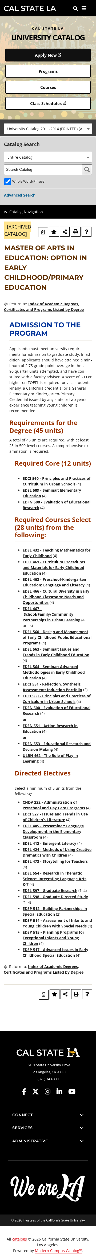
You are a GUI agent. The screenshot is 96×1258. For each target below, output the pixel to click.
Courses (48, 87)
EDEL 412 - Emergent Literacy (49, 843)
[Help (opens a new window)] (86, 232)
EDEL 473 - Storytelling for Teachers (55, 861)
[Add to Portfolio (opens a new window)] (54, 232)
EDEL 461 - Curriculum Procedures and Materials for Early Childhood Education (54, 567)
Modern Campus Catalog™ (58, 1250)
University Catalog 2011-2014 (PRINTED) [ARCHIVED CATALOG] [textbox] (49, 128)
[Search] (75, 8)
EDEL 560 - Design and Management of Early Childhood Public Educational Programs (57, 637)
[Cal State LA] (48, 1052)
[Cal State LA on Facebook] (26, 1092)
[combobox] (48, 128)
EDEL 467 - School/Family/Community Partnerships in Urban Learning (51, 614)
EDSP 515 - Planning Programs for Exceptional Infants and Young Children (53, 938)
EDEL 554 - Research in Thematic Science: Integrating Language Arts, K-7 (55, 879)
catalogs (19, 1239)
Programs (48, 71)
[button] (84, 8)
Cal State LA (30, 8)
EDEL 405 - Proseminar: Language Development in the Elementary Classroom (53, 831)
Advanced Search (19, 195)
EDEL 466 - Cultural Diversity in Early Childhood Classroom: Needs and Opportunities (56, 597)
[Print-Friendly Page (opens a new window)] (76, 232)
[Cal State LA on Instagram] (50, 1092)
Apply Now (46, 55)
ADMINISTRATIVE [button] (30, 1141)
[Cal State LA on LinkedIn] (62, 1092)
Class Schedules (46, 103)
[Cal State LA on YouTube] (71, 1092)
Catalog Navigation (26, 211)
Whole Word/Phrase (28, 181)
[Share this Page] (65, 232)
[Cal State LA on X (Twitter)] (38, 1092)
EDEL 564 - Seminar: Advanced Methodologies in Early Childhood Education (54, 672)
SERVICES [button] (22, 1127)
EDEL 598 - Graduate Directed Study (55, 896)
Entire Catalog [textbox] (20, 157)
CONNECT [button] (22, 1114)
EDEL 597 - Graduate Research (50, 890)
